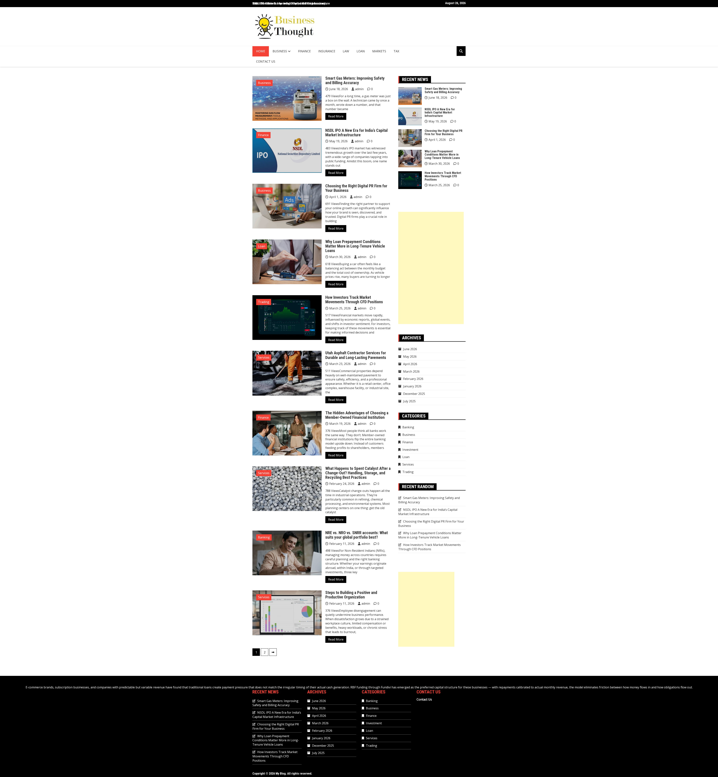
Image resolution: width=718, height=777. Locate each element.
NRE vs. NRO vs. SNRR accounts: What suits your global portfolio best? (356, 535)
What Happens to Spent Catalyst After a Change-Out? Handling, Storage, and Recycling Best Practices (358, 473)
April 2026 (410, 364)
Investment (410, 450)
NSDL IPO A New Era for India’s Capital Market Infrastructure (291, 3)
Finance (304, 51)
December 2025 (414, 394)
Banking (264, 537)
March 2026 (411, 371)
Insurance (326, 51)
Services (263, 357)
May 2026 (410, 356)
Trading (263, 302)
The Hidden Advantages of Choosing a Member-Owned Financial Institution (356, 415)
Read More (335, 116)
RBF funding (359, 687)
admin (359, 89)
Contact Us (265, 61)
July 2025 (409, 401)
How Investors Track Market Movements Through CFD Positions (354, 299)
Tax (396, 51)
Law (346, 51)
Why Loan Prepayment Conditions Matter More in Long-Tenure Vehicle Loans (355, 246)
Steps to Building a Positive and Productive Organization (351, 594)
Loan (361, 51)
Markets (379, 51)
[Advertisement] (431, 268)
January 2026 (412, 386)
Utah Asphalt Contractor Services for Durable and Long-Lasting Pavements (355, 355)
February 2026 (413, 379)
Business (280, 51)
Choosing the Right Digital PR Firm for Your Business (356, 188)
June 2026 (410, 349)
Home (260, 51)
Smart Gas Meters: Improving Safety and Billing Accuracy (355, 80)
